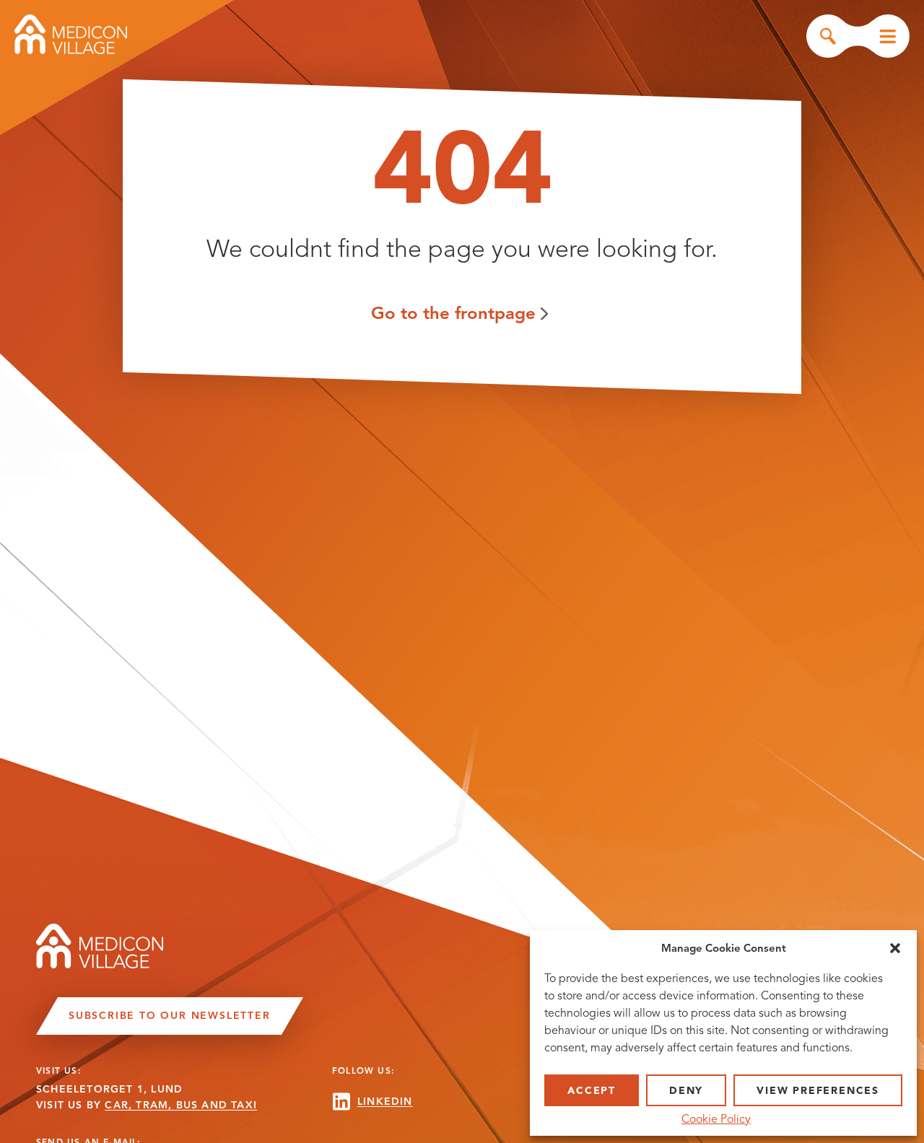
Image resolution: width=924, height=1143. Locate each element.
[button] (895, 948)
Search (828, 36)
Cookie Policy (716, 1119)
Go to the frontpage (453, 312)
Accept (591, 1091)
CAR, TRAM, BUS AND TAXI (181, 1105)
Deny (686, 1091)
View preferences (818, 1091)
